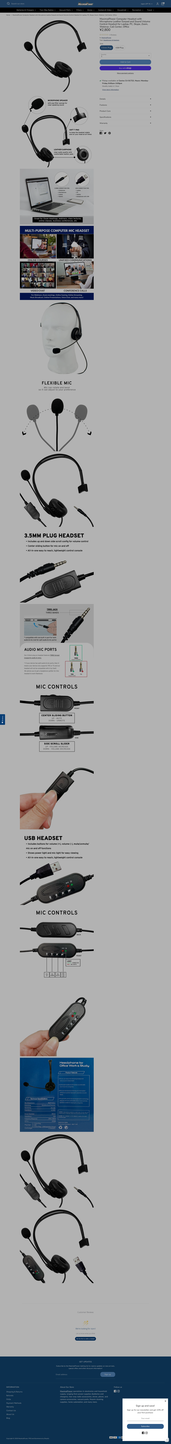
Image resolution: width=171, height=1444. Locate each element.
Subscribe (145, 1426)
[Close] (165, 1401)
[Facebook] (143, 1433)
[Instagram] (146, 1433)
